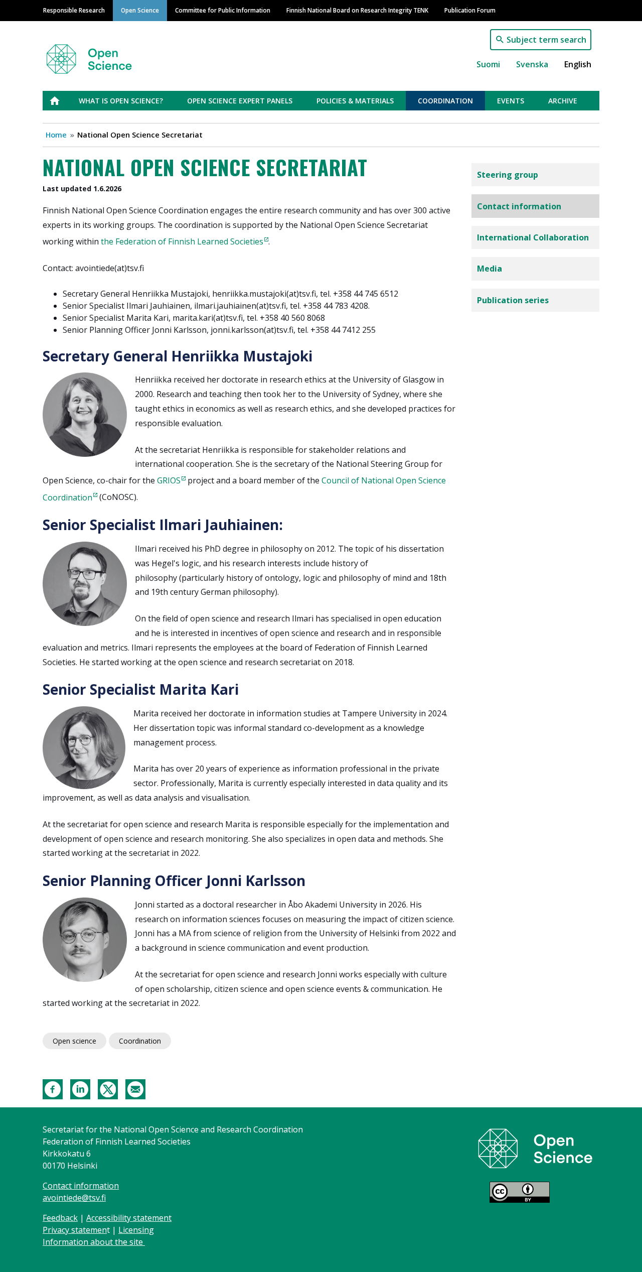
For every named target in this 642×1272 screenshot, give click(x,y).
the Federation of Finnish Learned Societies (182, 241)
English (577, 64)
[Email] (135, 1088)
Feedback (60, 1217)
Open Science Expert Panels (239, 100)
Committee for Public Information (222, 10)
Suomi (488, 64)
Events (510, 100)
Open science (74, 1041)
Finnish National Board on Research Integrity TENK (357, 10)
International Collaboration (533, 237)
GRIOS (169, 480)
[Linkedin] (80, 1088)
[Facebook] (53, 1088)
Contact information (519, 206)
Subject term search (546, 39)
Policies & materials (355, 100)
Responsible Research (74, 10)
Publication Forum (470, 10)
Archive (562, 100)
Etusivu (61, 100)
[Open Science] (535, 1147)
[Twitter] (108, 1088)
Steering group (507, 174)
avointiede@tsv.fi (74, 1197)
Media (489, 268)
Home (56, 135)
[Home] (101, 54)
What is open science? (121, 100)
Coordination (445, 100)
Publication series (513, 300)
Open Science (140, 10)
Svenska (532, 64)
